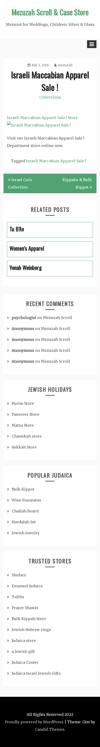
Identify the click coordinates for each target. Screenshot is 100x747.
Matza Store (23, 425)
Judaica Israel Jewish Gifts (36, 673)
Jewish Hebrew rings (31, 629)
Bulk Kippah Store (29, 618)
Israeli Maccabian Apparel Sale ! (56, 161)
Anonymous (23, 328)
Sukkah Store (24, 447)
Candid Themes (49, 729)
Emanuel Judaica (27, 586)
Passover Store (25, 414)
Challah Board (25, 511)
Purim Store (23, 403)
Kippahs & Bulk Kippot (77, 183)
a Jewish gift (23, 651)
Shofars (19, 575)
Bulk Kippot (23, 489)
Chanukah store (27, 436)
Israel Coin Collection (20, 183)
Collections (50, 97)
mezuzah (65, 65)
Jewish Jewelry (26, 533)
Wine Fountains (26, 500)
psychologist (24, 317)
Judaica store (24, 640)
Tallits (18, 596)
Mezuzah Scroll (57, 317)
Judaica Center (25, 662)
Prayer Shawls (25, 607)
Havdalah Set (24, 522)
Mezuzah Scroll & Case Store (50, 12)
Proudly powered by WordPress (34, 722)
